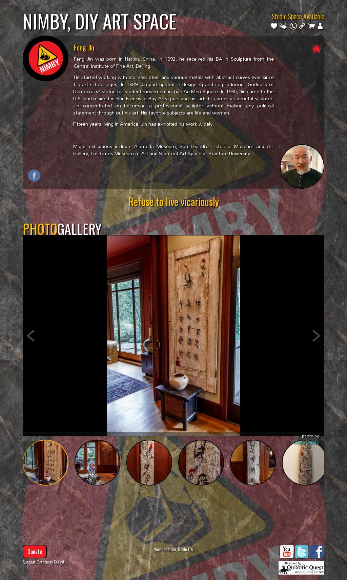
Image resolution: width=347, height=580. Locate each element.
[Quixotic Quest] (301, 566)
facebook (34, 175)
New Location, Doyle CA (173, 549)
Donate (34, 551)
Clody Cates (306, 442)
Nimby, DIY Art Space (99, 21)
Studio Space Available (298, 16)
